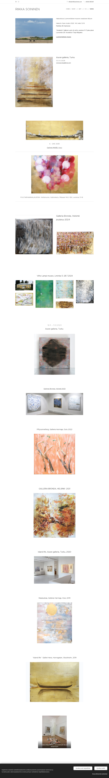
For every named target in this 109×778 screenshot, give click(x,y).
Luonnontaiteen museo (63, 37)
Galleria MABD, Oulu (54, 148)
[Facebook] (16, 1)
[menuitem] (68, 9)
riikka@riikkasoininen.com (75, 1)
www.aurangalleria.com (63, 63)
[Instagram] (18, 1)
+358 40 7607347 (89, 1)
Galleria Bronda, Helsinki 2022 (54, 389)
